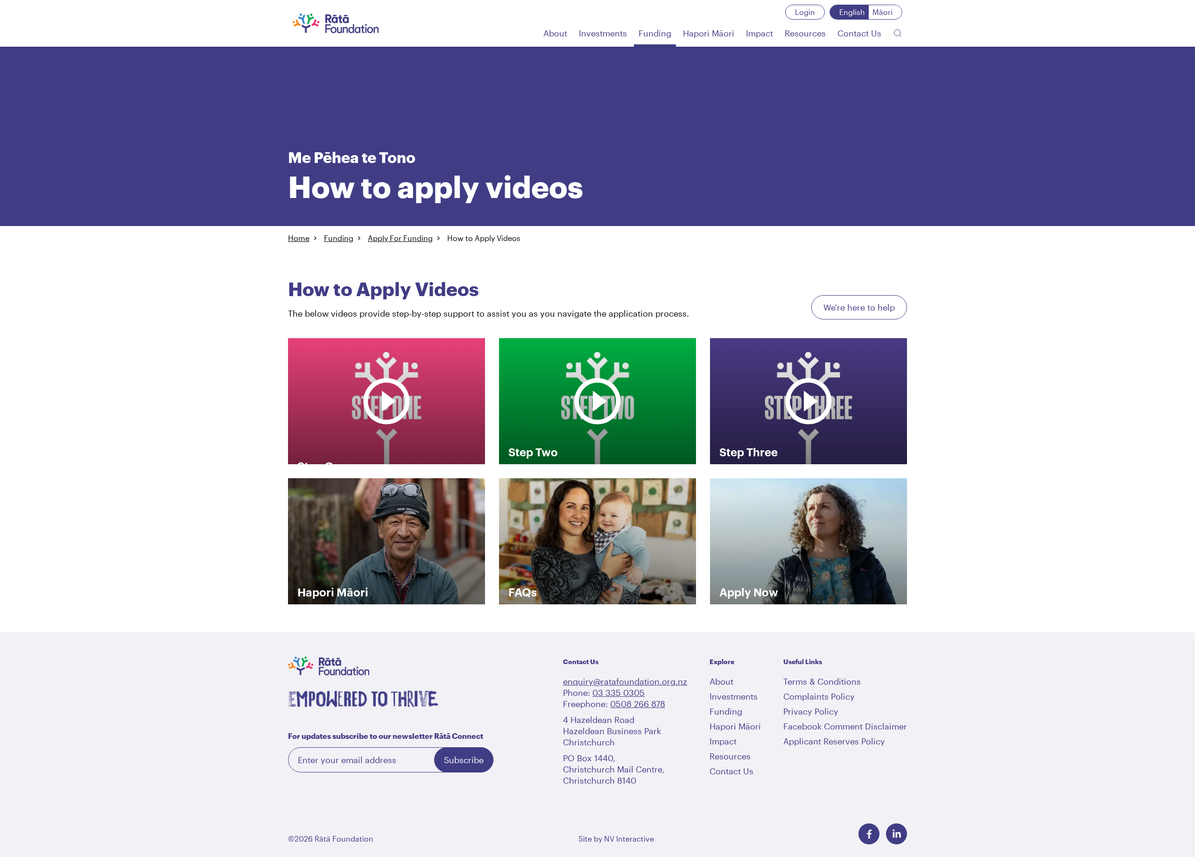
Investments (734, 696)
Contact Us (731, 771)
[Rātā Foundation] (336, 23)
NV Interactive (629, 838)
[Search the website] (897, 33)
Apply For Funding (400, 238)
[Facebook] (868, 833)
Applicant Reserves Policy (834, 741)
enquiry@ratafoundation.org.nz (625, 681)
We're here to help (859, 307)
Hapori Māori (735, 726)
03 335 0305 (618, 692)
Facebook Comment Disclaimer (845, 726)
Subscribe (464, 760)
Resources (730, 756)
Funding (338, 238)
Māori (882, 11)
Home (298, 238)
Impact (723, 741)
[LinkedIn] (896, 833)
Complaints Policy (819, 696)
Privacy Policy (810, 711)
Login (805, 11)
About (721, 681)
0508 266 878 (637, 704)
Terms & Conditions (822, 681)
